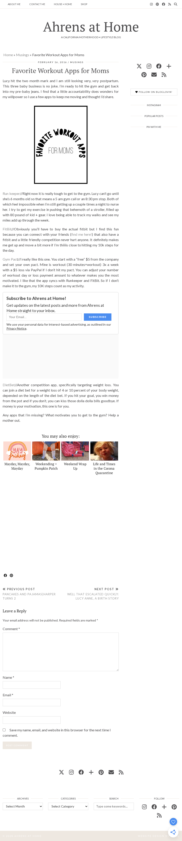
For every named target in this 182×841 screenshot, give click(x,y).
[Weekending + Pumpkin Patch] (46, 451)
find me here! (81, 234)
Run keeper (11, 193)
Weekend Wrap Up (75, 466)
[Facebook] (163, 4)
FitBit (7, 229)
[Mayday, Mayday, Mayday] (17, 451)
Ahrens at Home (91, 26)
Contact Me (37, 4)
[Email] (154, 74)
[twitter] (139, 66)
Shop (84, 4)
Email (8, 695)
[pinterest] (143, 74)
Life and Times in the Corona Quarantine (104, 468)
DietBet (9, 385)
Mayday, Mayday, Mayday (17, 466)
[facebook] (159, 66)
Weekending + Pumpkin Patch (46, 466)
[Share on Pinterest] (12, 576)
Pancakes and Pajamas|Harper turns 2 (29, 593)
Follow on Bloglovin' (155, 92)
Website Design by (158, 836)
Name (8, 677)
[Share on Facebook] (6, 576)
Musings (22, 55)
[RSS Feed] (169, 4)
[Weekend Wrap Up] (75, 451)
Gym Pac (10, 259)
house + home (63, 4)
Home (8, 55)
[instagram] (149, 66)
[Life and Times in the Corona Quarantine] (104, 451)
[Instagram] (151, 4)
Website (9, 712)
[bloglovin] (168, 66)
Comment (11, 629)
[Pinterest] (157, 4)
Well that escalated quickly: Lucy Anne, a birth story (93, 593)
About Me (14, 4)
